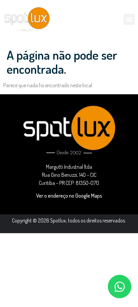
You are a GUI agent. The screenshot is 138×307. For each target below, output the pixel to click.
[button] (129, 19)
